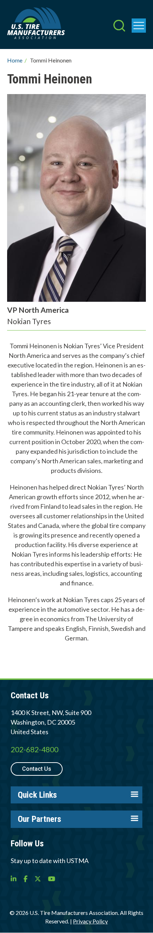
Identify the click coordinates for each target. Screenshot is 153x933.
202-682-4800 (34, 749)
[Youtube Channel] (51, 879)
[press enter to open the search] (119, 26)
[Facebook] (25, 879)
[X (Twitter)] (38, 879)
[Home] (36, 24)
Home (14, 60)
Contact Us (36, 768)
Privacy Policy (90, 921)
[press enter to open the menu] (139, 25)
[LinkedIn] (13, 879)
